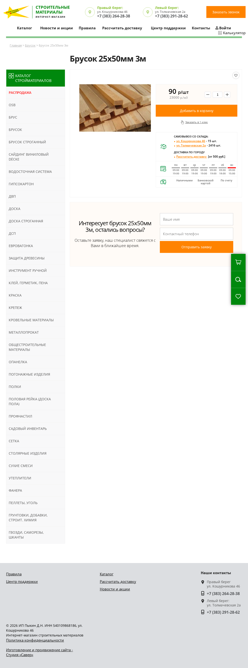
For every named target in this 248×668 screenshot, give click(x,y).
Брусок (30, 45)
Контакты (201, 27)
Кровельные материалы (31, 320)
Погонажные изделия (29, 374)
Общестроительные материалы (27, 347)
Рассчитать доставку (122, 27)
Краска (15, 295)
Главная (16, 45)
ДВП (12, 196)
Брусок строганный (27, 142)
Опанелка (18, 362)
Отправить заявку (196, 247)
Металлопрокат (24, 332)
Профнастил (20, 416)
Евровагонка (21, 245)
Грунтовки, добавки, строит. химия (28, 517)
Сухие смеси (21, 465)
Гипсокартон (21, 184)
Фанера (15, 490)
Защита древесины (27, 258)
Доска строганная (26, 221)
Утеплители (20, 478)
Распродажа (20, 92)
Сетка (14, 441)
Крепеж (15, 307)
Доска (14, 208)
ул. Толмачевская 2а (198, 145)
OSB (12, 105)
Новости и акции (56, 27)
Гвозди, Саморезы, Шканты (26, 534)
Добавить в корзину (196, 110)
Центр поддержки (168, 27)
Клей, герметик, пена (28, 283)
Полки (15, 386)
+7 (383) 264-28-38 (113, 16)
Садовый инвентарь (28, 428)
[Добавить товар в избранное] (236, 75)
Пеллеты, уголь (23, 502)
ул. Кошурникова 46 (196, 141)
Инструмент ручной (28, 270)
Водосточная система (30, 171)
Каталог (106, 573)
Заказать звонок (226, 12)
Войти (225, 27)
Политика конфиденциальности (35, 640)
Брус (13, 117)
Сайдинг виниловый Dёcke (29, 156)
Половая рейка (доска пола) (30, 401)
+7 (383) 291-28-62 (171, 16)
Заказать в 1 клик (196, 122)
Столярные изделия (27, 453)
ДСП (12, 233)
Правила (87, 27)
